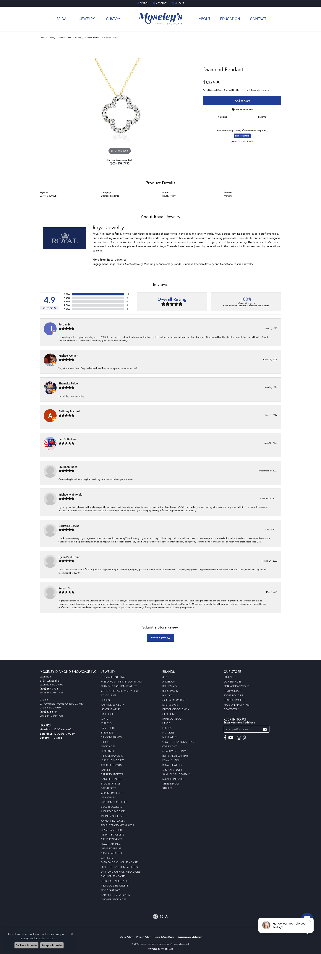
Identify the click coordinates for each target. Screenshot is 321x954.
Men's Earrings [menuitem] (111, 848)
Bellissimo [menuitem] (169, 686)
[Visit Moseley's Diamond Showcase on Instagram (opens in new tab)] (239, 738)
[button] (143, 3)
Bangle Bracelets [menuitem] (113, 779)
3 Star (67, 301)
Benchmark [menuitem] (170, 691)
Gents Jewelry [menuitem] (111, 709)
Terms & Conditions (164, 936)
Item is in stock (242, 135)
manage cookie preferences (36, 938)
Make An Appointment (238, 704)
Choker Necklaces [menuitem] (114, 899)
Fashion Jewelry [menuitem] (112, 704)
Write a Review (160, 638)
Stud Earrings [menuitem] (110, 783)
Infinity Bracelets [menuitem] (113, 811)
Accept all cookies (51, 945)
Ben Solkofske (68, 439)
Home (42, 38)
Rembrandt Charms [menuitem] (175, 755)
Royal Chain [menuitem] (170, 760)
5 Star (67, 294)
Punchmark (167, 949)
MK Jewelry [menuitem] (170, 737)
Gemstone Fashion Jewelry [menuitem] (119, 691)
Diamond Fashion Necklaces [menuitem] (120, 871)
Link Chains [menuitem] (109, 797)
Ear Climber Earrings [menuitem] (115, 895)
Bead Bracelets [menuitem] (111, 806)
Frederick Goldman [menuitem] (175, 709)
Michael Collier (68, 355)
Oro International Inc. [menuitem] (178, 742)
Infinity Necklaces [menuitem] (114, 816)
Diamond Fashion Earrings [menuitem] (119, 867)
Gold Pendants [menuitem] (111, 765)
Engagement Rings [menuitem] (113, 677)
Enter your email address (239, 722)
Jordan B (64, 324)
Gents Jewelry (134, 264)
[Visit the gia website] (160, 916)
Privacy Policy (143, 936)
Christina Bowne (69, 526)
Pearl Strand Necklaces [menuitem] (117, 825)
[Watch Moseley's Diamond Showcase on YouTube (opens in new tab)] (230, 738)
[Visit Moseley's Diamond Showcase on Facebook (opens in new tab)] (225, 738)
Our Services (232, 681)
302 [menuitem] (164, 677)
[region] (119, 99)
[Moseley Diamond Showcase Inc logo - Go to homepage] (160, 19)
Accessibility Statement (190, 936)
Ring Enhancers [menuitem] (112, 755)
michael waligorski (70, 494)
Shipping (222, 116)
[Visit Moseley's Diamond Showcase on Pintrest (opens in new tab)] (244, 738)
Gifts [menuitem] (104, 718)
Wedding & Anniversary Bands (162, 264)
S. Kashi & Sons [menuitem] (172, 769)
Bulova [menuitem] (167, 695)
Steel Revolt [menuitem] (170, 783)
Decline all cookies (26, 945)
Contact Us (232, 709)
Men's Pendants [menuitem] (111, 839)
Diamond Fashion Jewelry (70, 38)
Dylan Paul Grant (69, 557)
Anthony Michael (69, 411)
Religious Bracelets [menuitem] (114, 885)
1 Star (67, 308)
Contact (258, 18)
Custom (113, 18)
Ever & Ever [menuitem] (170, 704)
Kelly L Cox (66, 588)
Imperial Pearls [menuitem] (172, 718)
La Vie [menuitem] (166, 723)
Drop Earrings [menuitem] (111, 890)
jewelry (51, 38)
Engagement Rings (104, 264)
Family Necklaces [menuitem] (113, 820)
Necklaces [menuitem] (108, 746)
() (127, 294)
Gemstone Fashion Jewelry (236, 264)
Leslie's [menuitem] (167, 728)
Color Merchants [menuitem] (174, 700)
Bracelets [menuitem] (108, 728)
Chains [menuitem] (106, 769)
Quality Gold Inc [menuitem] (174, 751)
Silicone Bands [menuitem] (111, 737)
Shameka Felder (69, 383)
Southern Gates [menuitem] (173, 779)
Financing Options (236, 686)
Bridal (62, 18)
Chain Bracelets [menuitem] (112, 793)
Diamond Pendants (92, 38)
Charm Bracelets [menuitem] (112, 760)
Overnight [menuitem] (169, 746)
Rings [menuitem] (104, 742)
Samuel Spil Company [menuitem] (176, 774)
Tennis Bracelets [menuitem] (112, 834)
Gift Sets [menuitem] (107, 857)
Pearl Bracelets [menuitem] (112, 830)
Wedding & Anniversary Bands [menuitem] (122, 681)
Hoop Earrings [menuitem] (111, 844)
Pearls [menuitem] (105, 700)
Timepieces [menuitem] (108, 714)
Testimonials (232, 691)
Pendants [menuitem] (107, 751)
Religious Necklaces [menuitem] (115, 881)
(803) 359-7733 (120, 163)
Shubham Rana (68, 467)
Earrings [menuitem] (107, 732)
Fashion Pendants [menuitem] (113, 876)
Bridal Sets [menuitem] (108, 788)
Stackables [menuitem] (108, 695)
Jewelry (87, 18)
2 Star (67, 305)
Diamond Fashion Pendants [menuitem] (120, 862)
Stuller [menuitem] (167, 788)
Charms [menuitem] (106, 723)
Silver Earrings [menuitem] (111, 853)
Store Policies (233, 695)
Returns (262, 116)
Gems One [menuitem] (169, 714)
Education (230, 18)
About (204, 18)
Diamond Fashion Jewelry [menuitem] (119, 686)
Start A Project (234, 700)
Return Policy (126, 936)
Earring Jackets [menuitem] (112, 774)
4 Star (67, 297)
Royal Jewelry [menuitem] (172, 765)
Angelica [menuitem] (168, 681)
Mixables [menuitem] (168, 732)
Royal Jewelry (169, 195)
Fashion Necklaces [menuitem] (114, 802)
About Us (230, 677)
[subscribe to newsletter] (265, 729)
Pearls (120, 264)
